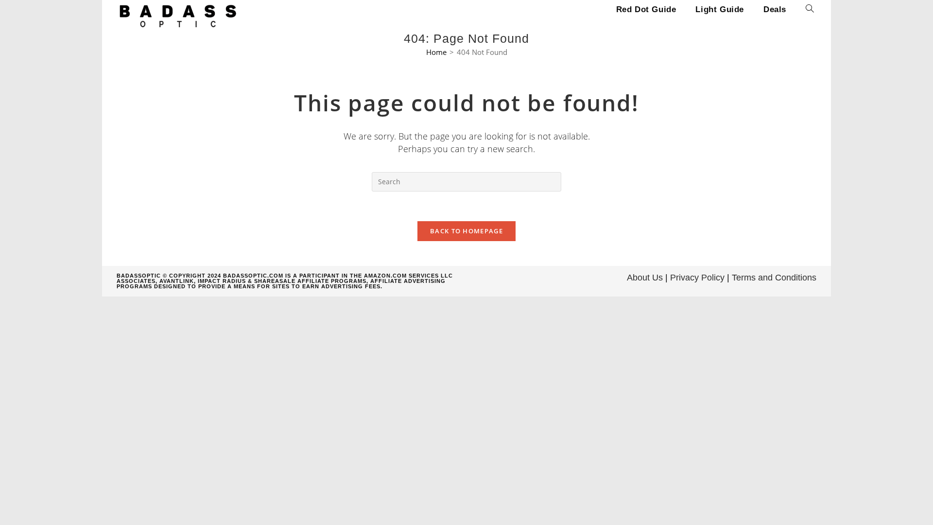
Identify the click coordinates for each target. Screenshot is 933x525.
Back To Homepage (466, 231)
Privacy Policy (697, 277)
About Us (645, 277)
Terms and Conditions (774, 277)
